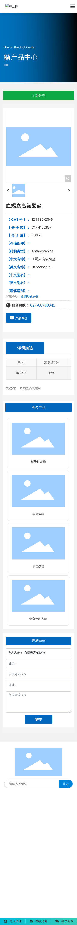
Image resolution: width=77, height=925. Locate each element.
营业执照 (45, 907)
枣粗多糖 (38, 566)
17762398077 (14, 832)
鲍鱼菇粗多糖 (38, 618)
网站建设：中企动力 (17, 914)
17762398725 (14, 840)
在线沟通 (41, 921)
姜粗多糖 (38, 514)
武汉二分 (41, 914)
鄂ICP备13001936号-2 (19, 908)
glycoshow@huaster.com (32, 865)
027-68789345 (42, 305)
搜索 (66, 784)
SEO (56, 907)
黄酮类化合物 (30, 296)
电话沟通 (16, 921)
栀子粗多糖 (38, 461)
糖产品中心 (21, 57)
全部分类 (38, 95)
